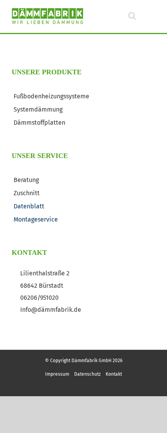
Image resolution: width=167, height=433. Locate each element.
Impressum (57, 374)
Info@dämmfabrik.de (50, 310)
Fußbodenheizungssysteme (51, 96)
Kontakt (114, 374)
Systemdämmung (38, 109)
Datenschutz (87, 374)
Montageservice (36, 219)
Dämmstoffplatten (39, 122)
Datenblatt (29, 206)
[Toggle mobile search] (132, 15)
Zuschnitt (27, 193)
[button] (136, 15)
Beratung (26, 180)
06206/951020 (39, 298)
